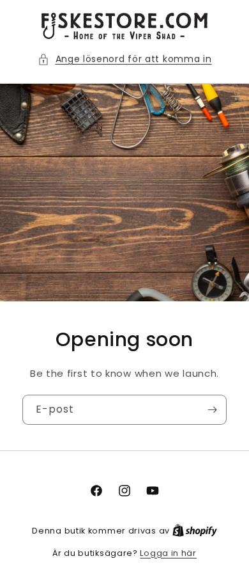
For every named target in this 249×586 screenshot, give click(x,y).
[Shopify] (194, 531)
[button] (125, 59)
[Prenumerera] (212, 410)
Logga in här (168, 553)
